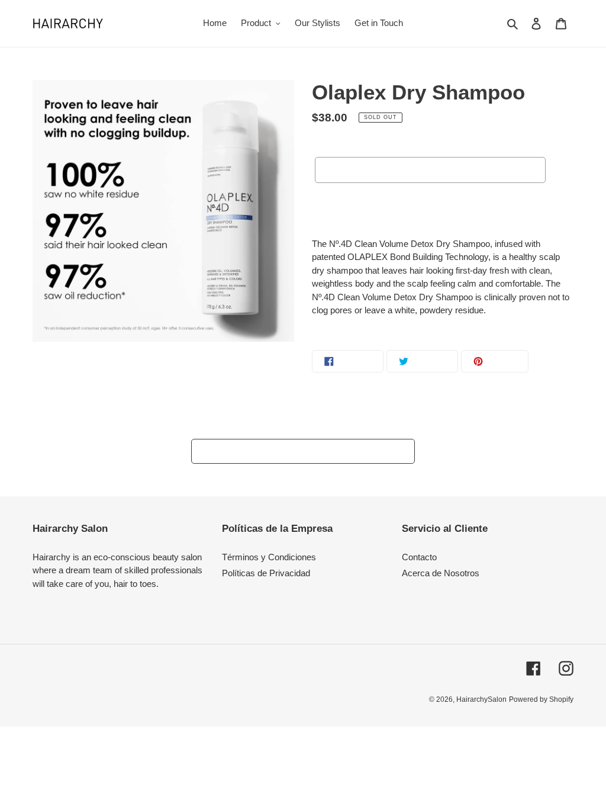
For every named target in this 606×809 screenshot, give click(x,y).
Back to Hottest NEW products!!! (311, 451)
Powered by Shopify (541, 699)
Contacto (419, 557)
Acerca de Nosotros (440, 573)
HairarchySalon (481, 699)
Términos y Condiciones (269, 557)
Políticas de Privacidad (266, 573)
